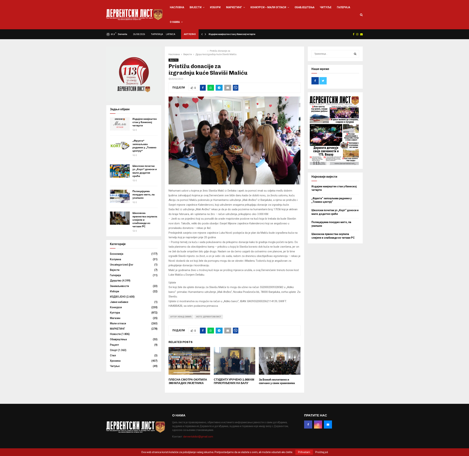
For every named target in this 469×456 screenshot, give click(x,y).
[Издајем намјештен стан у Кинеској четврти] (120, 124)
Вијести (196, 7)
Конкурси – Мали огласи (268, 7)
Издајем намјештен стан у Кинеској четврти (232, 34)
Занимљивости (119, 286)
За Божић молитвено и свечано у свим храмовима (277, 381)
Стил (113, 355)
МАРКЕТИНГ (234, 7)
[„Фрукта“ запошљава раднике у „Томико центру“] (120, 145)
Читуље (325, 7)
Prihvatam (304, 452)
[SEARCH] (355, 54)
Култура (115, 312)
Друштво (173, 60)
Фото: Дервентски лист (208, 317)
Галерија (343, 7)
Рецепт (114, 344)
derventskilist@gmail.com (198, 436)
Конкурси (116, 307)
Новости (115, 334)
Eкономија (116, 253)
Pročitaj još (321, 452)
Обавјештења (304, 7)
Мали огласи (118, 323)
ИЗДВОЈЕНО (118, 296)
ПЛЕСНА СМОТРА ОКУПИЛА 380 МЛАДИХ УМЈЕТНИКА (188, 381)
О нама (175, 22)
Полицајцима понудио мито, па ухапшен (143, 194)
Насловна (177, 7)
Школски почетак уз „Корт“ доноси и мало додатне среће (144, 171)
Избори (215, 7)
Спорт (113, 350)
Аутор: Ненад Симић (181, 317)
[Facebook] (308, 424)
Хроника (115, 360)
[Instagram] (318, 424)
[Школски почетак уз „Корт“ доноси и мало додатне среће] (120, 171)
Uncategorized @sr (121, 264)
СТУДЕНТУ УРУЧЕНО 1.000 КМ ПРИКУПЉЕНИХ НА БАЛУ (234, 381)
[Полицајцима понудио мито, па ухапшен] (120, 196)
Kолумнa (115, 259)
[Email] (328, 424)
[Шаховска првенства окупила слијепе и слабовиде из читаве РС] (120, 218)
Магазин (115, 318)
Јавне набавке (119, 302)
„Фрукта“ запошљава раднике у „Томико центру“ (144, 145)
